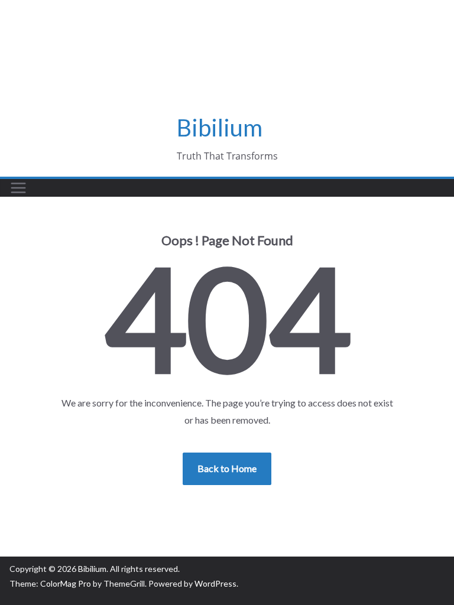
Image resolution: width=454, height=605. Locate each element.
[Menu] (18, 188)
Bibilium (219, 127)
